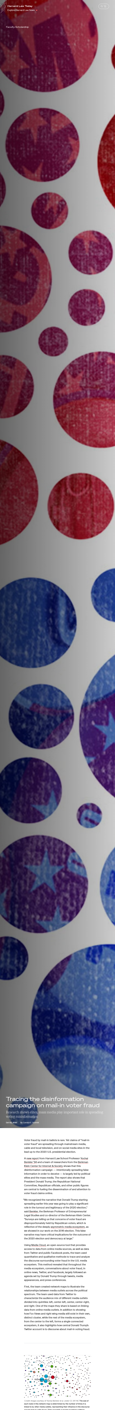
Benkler (33, 1211)
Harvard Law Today (19, 5)
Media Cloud (38, 1245)
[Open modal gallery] (57, 1376)
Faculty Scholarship (17, 26)
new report (33, 1158)
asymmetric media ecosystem (68, 1226)
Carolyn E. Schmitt (31, 1122)
